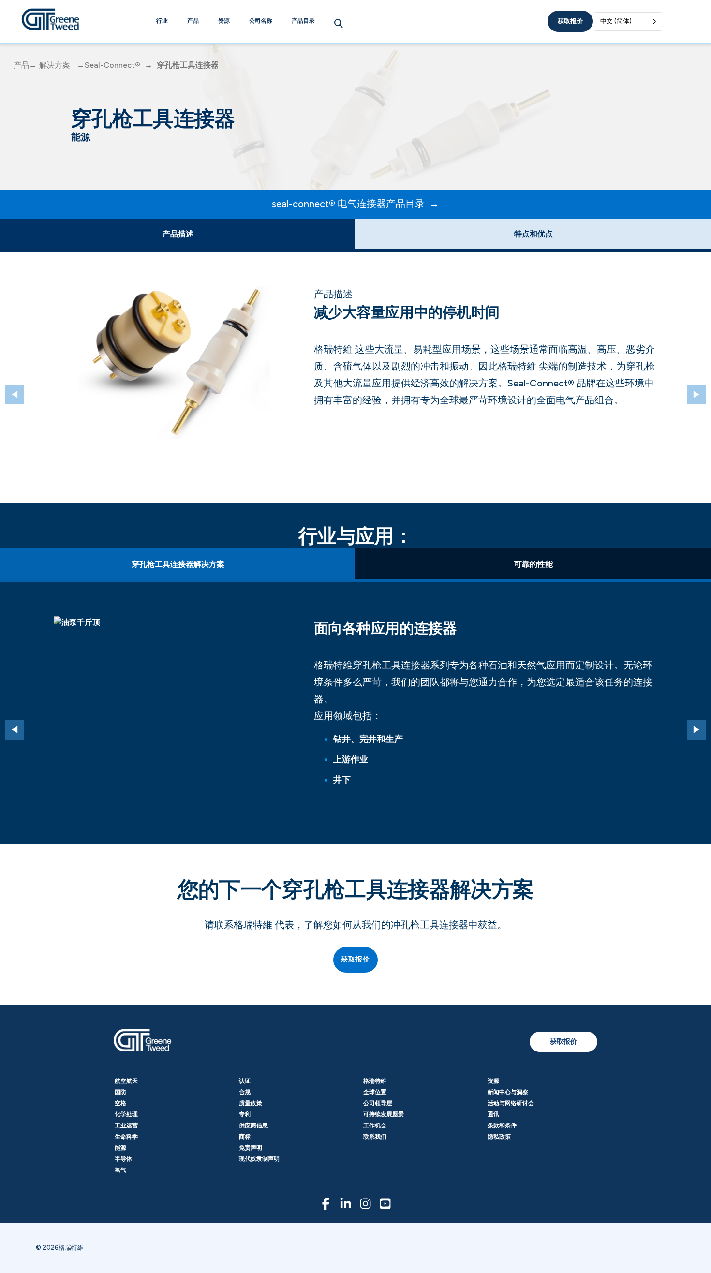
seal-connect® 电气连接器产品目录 (348, 203)
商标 (245, 1136)
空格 (120, 1103)
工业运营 (126, 1125)
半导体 (123, 1158)
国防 (120, 1092)
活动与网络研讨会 (511, 1103)
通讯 (493, 1114)
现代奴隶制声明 (259, 1158)
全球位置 (374, 1092)
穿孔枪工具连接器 (188, 65)
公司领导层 (377, 1103)
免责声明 (250, 1147)
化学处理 (126, 1114)
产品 (193, 20)
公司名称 (260, 20)
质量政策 (250, 1103)
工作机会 (374, 1125)
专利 (245, 1114)
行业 (162, 20)
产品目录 (303, 20)
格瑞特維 (374, 1081)
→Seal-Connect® (108, 65)
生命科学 (126, 1136)
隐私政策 (499, 1136)
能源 (120, 1147)
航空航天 (126, 1081)
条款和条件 (502, 1125)
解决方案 (54, 65)
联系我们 (374, 1136)
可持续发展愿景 (383, 1114)
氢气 (120, 1170)
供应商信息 (253, 1125)
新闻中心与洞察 (508, 1092)
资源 (224, 20)
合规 (245, 1092)
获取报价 (570, 21)
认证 (245, 1081)
